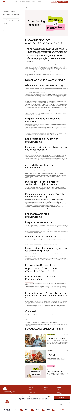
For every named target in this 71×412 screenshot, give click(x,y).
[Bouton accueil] (4, 1)
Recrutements (45, 390)
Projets (30, 389)
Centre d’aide (59, 393)
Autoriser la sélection (62, 401)
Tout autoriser (61, 397)
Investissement (32, 392)
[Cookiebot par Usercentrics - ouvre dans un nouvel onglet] (7, 410)
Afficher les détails (60, 409)
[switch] (32, 410)
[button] (22, 1)
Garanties (58, 392)
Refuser (61, 404)
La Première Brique (29, 282)
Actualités (58, 389)
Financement (31, 390)
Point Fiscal (59, 390)
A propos (44, 389)
